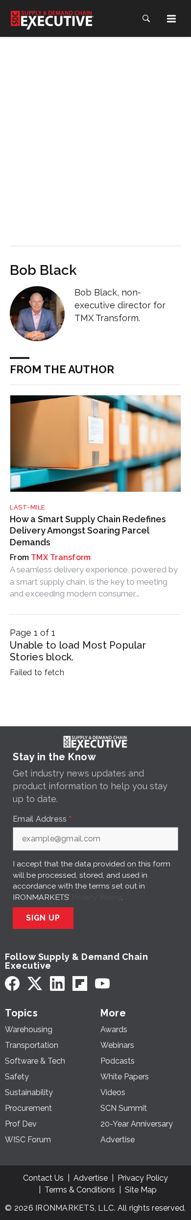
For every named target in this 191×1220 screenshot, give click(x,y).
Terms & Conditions (80, 1189)
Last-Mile (28, 507)
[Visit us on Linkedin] (57, 983)
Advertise (90, 1178)
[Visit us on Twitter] (34, 983)
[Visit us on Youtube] (102, 983)
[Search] (146, 19)
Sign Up (43, 917)
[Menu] (171, 19)
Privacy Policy (96, 897)
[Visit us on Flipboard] (79, 983)
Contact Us (43, 1178)
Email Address (42, 819)
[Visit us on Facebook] (12, 983)
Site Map (141, 1189)
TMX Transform (61, 557)
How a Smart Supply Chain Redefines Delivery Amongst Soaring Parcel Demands (88, 530)
